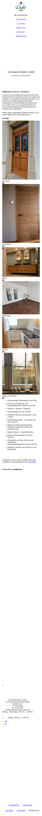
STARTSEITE (21, 19)
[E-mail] (6, 721)
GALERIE (21, 24)
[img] (21, 6)
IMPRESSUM (21, 36)
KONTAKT (21, 32)
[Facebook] (5, 724)
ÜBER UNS (21, 28)
